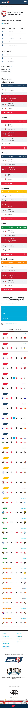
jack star (10, 108)
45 (3, 23)
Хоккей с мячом (7, 568)
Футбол (5, 424)
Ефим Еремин (11, 93)
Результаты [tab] (10, 329)
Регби (5, 508)
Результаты (19, 636)
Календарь (19, 639)
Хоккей (5, 333)
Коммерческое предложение (6, 647)
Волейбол (6, 448)
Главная (4, 633)
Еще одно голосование (10, 323)
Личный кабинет (7, 639)
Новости (19, 633)
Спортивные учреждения (6, 642)
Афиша (18, 641)
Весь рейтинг (8, 112)
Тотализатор (6, 636)
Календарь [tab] (18, 329)
